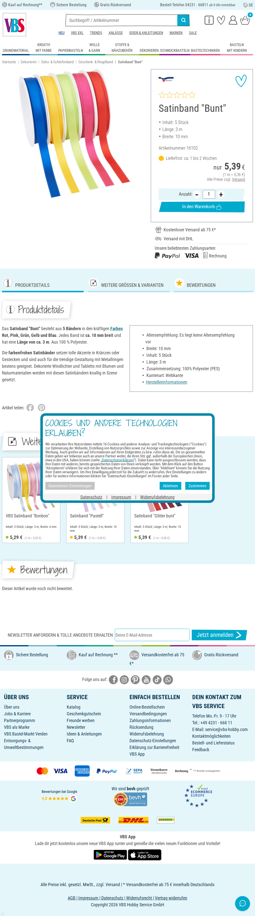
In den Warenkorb (198, 206)
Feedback (200, 749)
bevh (131, 788)
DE (251, 5)
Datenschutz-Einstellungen (152, 740)
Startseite (9, 62)
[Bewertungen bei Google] (59, 795)
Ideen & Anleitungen (146, 33)
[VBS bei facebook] (113, 679)
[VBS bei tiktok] (157, 679)
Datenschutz (91, 497)
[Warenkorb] (245, 20)
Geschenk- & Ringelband (95, 62)
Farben (116, 328)
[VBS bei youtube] (146, 679)
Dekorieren (29, 62)
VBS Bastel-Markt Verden (26, 733)
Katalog (73, 707)
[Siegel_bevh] (130, 798)
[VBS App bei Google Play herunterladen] (111, 854)
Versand (238, 179)
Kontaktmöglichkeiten (211, 736)
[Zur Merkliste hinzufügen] (241, 81)
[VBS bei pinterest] (135, 679)
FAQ (70, 740)
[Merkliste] (221, 20)
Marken (176, 33)
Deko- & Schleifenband (57, 62)
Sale (193, 33)
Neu (61, 33)
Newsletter (76, 727)
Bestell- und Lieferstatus (213, 742)
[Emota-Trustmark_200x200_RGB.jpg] (198, 795)
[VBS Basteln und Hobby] (14, 24)
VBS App (137, 754)
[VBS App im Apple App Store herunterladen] (144, 854)
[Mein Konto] (233, 20)
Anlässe (116, 33)
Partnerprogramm (19, 720)
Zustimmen (197, 485)
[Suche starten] (183, 20)
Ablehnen (170, 485)
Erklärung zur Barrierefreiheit (154, 747)
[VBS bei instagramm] (124, 679)
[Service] (209, 20)
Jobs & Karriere (17, 713)
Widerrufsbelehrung (146, 733)
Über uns (11, 707)
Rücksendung (141, 727)
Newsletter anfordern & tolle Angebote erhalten (60, 635)
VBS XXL (77, 33)
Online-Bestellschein (147, 707)
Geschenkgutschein (84, 713)
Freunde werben (81, 720)
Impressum (121, 497)
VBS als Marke (16, 727)
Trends (96, 33)
